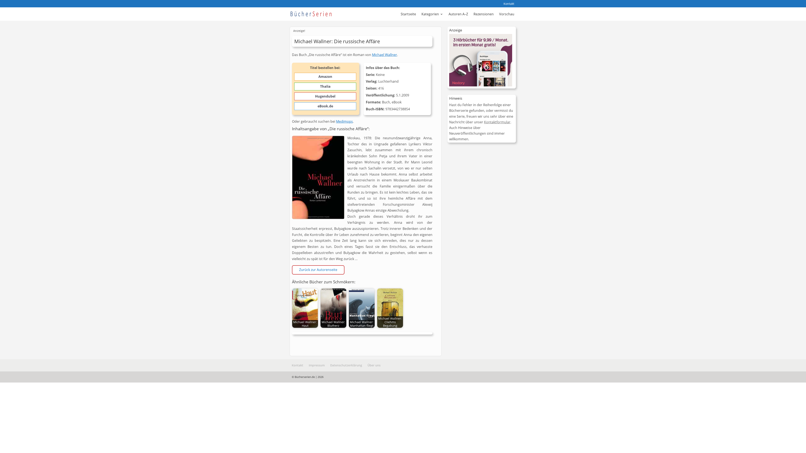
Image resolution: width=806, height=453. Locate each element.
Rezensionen (484, 14)
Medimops (344, 121)
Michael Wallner (384, 54)
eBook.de (325, 106)
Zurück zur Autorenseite (318, 269)
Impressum (317, 365)
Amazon (325, 76)
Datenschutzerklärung (346, 365)
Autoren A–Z (458, 14)
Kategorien (430, 14)
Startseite (408, 14)
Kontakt (509, 4)
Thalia (325, 86)
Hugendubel (325, 96)
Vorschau (506, 14)
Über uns (374, 365)
